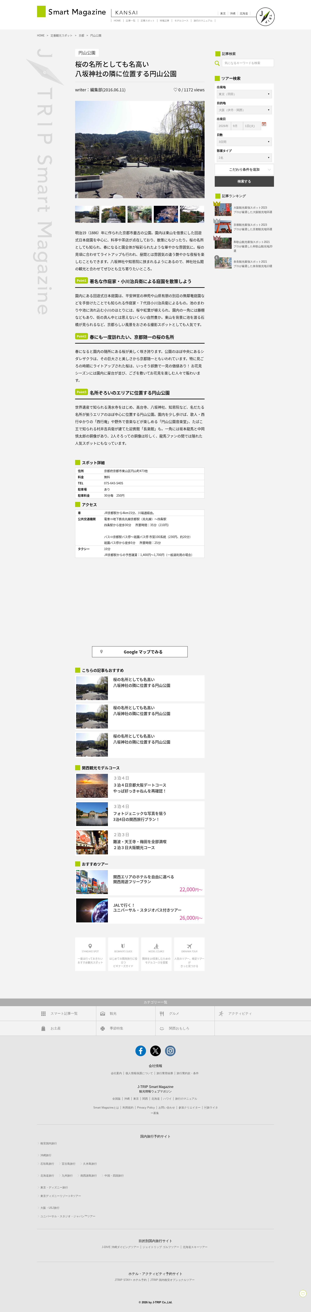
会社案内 (116, 1073)
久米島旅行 (90, 1163)
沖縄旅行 (45, 1155)
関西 (145, 1098)
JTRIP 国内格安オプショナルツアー (172, 1279)
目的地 (221, 103)
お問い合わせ (166, 1107)
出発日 (221, 119)
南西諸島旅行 (88, 1175)
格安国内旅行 (48, 1143)
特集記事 (164, 20)
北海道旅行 (47, 1175)
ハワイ (167, 1098)
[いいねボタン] (303, 1293)
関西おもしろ (179, 1028)
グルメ (174, 1013)
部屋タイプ (224, 150)
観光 (113, 1013)
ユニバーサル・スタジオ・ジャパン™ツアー (67, 1216)
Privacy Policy (146, 1107)
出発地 (221, 87)
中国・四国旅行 (114, 1175)
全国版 (116, 1098)
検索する (244, 181)
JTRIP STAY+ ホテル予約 (131, 1279)
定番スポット (148, 20)
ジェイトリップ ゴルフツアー (161, 1247)
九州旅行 (67, 1175)
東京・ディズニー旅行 (54, 1187)
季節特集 (116, 1028)
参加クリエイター (190, 1107)
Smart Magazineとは (106, 1107)
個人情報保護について (139, 1073)
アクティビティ (240, 1013)
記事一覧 (130, 20)
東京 (223, 13)
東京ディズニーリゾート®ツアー (60, 1196)
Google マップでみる (143, 652)
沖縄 (232, 13)
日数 (220, 134)
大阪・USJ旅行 (49, 1207)
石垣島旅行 (47, 1163)
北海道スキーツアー (195, 1247)
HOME (117, 20)
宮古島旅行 (69, 1163)
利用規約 (127, 1107)
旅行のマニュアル (203, 20)
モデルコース (182, 20)
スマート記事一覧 (64, 1013)
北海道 (244, 13)
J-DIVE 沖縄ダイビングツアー (120, 1247)
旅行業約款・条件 (188, 1073)
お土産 (56, 1028)
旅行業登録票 (165, 1073)
